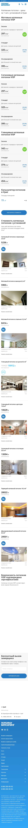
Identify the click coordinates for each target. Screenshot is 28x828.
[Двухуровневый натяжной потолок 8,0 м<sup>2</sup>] (14, 554)
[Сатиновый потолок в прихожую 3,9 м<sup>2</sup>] (14, 260)
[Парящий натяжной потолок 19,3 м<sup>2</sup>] (14, 510)
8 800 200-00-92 (7, 786)
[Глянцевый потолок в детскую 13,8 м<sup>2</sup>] (14, 427)
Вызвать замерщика (6, 735)
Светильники (4, 766)
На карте (18, 716)
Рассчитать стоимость (14, 212)
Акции (3, 760)
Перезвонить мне (14, 676)
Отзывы (3, 757)
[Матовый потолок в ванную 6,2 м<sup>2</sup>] (14, 298)
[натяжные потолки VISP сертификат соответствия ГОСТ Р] (14, 611)
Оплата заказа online (7, 738)
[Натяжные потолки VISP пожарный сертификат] (14, 627)
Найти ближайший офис (8, 745)
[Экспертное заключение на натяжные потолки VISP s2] (14, 595)
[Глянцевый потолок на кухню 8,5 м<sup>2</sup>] (14, 383)
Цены (2, 754)
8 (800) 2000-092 (7, 716)
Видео (3, 763)
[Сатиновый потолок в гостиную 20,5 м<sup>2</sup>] (14, 467)
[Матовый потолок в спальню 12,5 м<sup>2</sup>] (14, 340)
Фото (2, 751)
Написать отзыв (5, 748)
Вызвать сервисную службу (8, 741)
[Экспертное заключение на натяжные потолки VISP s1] (14, 643)
